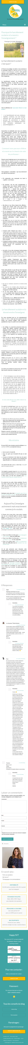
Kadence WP (21, 1042)
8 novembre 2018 (20, 589)
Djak (7, 589)
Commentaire (4, 799)
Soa (7, 659)
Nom (2, 815)
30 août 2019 (19, 774)
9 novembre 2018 (18, 604)
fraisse (8, 763)
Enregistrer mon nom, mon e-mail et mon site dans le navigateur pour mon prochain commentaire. (14, 833)
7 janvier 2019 (18, 690)
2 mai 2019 (21, 762)
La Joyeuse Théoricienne (12, 623)
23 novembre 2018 (19, 658)
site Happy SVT (7, 528)
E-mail (2, 820)
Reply (24, 589)
